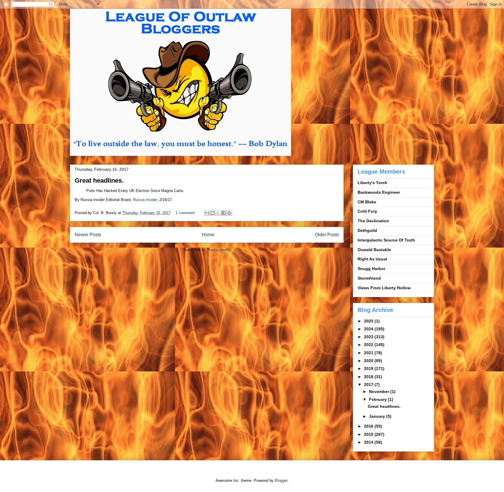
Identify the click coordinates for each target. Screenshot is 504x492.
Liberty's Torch (372, 182)
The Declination (373, 220)
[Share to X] (218, 213)
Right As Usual (372, 259)
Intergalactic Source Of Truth (386, 240)
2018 (369, 376)
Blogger (281, 480)
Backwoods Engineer (379, 192)
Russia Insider (145, 199)
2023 (369, 336)
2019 (369, 368)
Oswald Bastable (374, 249)
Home (208, 234)
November (379, 391)
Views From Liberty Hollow (384, 287)
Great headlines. (99, 180)
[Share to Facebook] (224, 213)
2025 (369, 321)
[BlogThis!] (213, 213)
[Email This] (207, 213)
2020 (369, 360)
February (378, 399)
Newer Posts (88, 234)
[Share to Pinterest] (229, 213)
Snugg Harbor (371, 268)
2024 (369, 329)
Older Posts (327, 234)
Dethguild (367, 230)
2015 (369, 434)
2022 (369, 344)
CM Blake (367, 202)
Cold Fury (367, 211)
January (377, 416)
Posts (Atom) (218, 250)
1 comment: (186, 213)
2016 (369, 426)
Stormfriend (369, 278)
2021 (369, 352)
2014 (369, 442)
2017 (369, 384)
